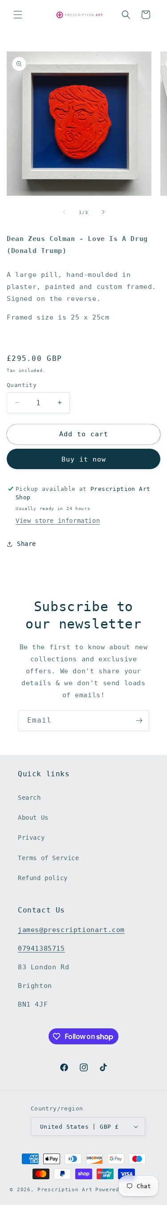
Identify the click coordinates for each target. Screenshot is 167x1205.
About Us (33, 817)
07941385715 (41, 948)
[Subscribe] (139, 720)
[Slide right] (103, 212)
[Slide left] (64, 212)
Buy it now (83, 459)
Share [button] (26, 543)
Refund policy (43, 877)
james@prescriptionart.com (71, 930)
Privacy (31, 837)
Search (29, 797)
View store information (58, 520)
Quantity (22, 385)
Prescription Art (64, 1190)
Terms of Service (48, 857)
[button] (18, 14)
